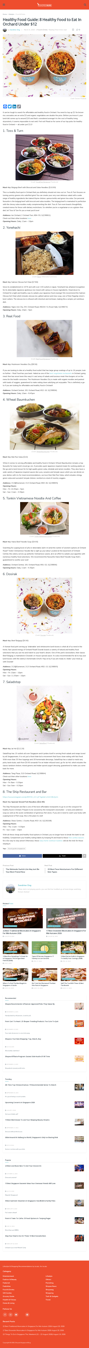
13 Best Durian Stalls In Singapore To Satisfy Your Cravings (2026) (72, 957)
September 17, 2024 (12, 1128)
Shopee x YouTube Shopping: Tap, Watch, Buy (23, 1039)
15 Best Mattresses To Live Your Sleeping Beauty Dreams (27, 1120)
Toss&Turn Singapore (43, 182)
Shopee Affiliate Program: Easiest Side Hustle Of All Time (27, 1056)
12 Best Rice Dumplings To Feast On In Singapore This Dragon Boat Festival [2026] (15, 958)
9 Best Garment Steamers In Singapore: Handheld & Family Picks (30, 1201)
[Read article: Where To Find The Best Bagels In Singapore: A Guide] (15, 974)
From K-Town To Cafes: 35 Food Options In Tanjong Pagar (28, 1218)
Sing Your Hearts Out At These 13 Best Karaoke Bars (25, 1236)
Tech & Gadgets (52, 1296)
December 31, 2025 (12, 1012)
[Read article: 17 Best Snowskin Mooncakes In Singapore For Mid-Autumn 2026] (66, 918)
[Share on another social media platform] (84, 856)
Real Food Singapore (43, 359)
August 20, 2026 (9, 936)
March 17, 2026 (67, 988)
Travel (48, 1300)
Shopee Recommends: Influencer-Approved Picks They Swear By (30, 1004)
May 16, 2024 (10, 1145)
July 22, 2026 (10, 1191)
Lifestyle (11, 14)
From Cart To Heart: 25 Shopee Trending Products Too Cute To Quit (31, 1021)
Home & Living (8, 1303)
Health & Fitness (9, 1300)
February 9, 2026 (11, 1209)
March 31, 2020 (29, 30)
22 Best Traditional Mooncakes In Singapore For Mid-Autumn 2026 (27, 1326)
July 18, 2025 (10, 1047)
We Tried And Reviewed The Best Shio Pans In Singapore (43, 984)
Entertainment (8, 1276)
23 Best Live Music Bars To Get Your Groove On (23, 1166)
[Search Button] (85, 5)
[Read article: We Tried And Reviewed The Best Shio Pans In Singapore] (44, 974)
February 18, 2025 (12, 1244)
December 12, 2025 (12, 1064)
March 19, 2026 (38, 988)
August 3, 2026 (11, 1110)
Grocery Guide (8, 1296)
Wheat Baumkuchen (43, 452)
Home (5, 14)
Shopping (49, 1293)
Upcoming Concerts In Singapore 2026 (20, 1102)
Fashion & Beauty (9, 1279)
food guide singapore (16, 849)
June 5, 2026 (7, 963)
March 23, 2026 (9, 988)
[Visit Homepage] (44, 4)
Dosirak (43, 635)
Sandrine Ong (15, 30)
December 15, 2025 (12, 1029)
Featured (6, 1283)
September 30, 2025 (12, 1093)
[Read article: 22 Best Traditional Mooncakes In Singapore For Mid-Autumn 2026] (23, 918)
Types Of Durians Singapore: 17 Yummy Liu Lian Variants (43, 957)
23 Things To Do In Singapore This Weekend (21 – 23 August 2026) (28, 1334)
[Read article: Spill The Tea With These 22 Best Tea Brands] (73, 974)
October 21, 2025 (11, 1174)
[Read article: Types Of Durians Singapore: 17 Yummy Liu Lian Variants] (44, 947)
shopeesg (50, 1290)
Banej (39, 277)
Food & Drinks (20, 14)
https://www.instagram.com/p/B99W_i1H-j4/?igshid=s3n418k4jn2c (30, 797)
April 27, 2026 (37, 961)
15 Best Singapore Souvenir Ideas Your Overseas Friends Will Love (30, 1183)
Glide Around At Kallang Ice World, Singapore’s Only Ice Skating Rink (31, 1137)
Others (48, 1279)
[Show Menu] (4, 5)
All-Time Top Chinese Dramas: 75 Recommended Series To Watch (30, 1085)
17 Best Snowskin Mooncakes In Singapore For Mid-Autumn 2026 (27, 1330)
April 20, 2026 (66, 961)
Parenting (49, 1283)
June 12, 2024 (10, 1226)
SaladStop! (43, 743)
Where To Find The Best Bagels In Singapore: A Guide (14, 984)
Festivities (7, 1286)
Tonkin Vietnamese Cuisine (43, 536)
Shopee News (51, 1286)
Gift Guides (7, 1293)
